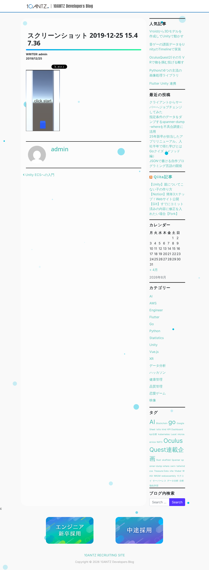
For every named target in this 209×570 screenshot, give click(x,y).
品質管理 (155, 386)
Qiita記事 (163, 177)
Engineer (156, 310)
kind (164, 429)
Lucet (174, 434)
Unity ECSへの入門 (39, 175)
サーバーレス (159, 480)
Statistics (156, 338)
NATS (159, 442)
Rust (158, 460)
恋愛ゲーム (157, 393)
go (172, 421)
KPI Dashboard (175, 429)
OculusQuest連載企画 (166, 449)
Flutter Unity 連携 (162, 83)
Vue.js (154, 352)
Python (154, 331)
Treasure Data (161, 471)
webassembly (168, 476)
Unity (153, 345)
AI (150, 296)
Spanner (176, 460)
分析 (181, 480)
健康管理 (155, 379)
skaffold (166, 460)
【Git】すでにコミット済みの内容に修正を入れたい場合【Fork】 (166, 209)
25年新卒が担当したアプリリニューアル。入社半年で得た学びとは (166, 141)
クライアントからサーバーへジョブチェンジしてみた (165, 107)
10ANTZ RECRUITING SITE (104, 555)
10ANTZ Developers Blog (73, 6)
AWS (153, 303)
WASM (157, 476)
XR (151, 359)
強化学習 (153, 485)
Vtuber (178, 471)
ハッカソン (157, 372)
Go (151, 324)
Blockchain (161, 423)
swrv (173, 466)
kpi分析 (153, 434)
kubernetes (164, 434)
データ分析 (157, 365)
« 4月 (154, 270)
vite (171, 471)
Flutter (154, 317)
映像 (152, 400)
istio (158, 429)
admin (60, 149)
